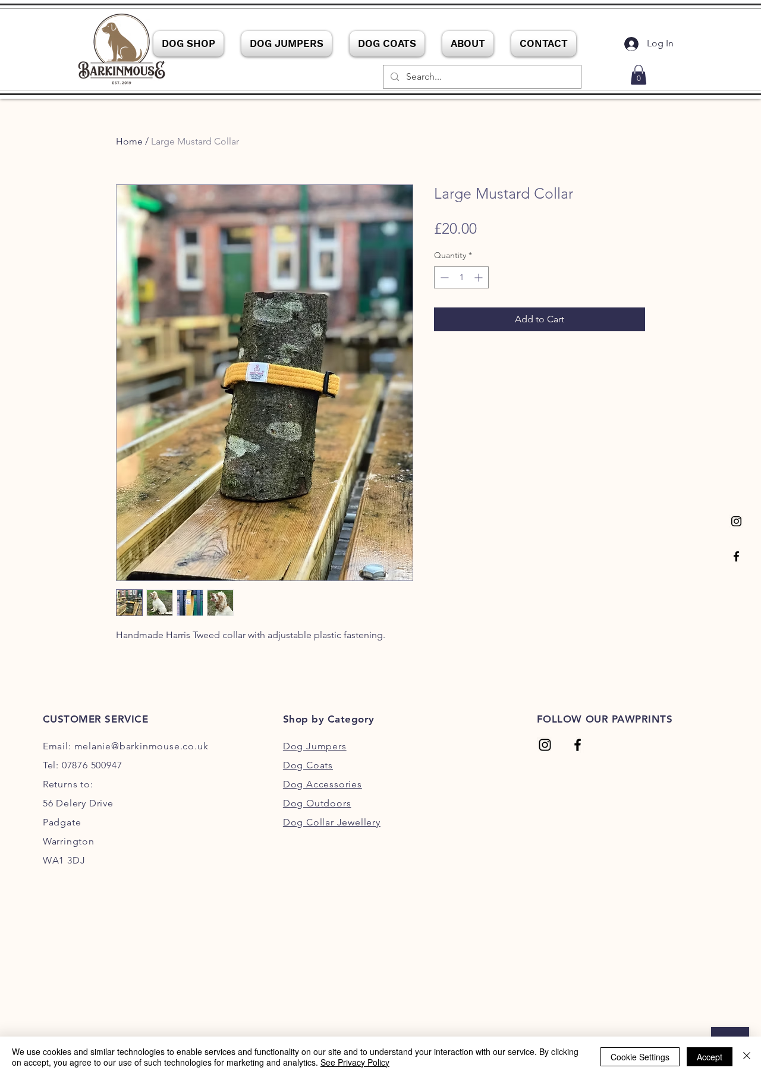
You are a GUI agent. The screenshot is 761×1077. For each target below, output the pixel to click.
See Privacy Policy (354, 1062)
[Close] (747, 1056)
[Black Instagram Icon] (736, 521)
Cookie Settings (640, 1057)
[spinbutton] (461, 277)
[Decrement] (443, 277)
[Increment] (479, 277)
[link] (638, 74)
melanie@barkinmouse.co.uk (141, 746)
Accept (709, 1057)
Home (129, 141)
